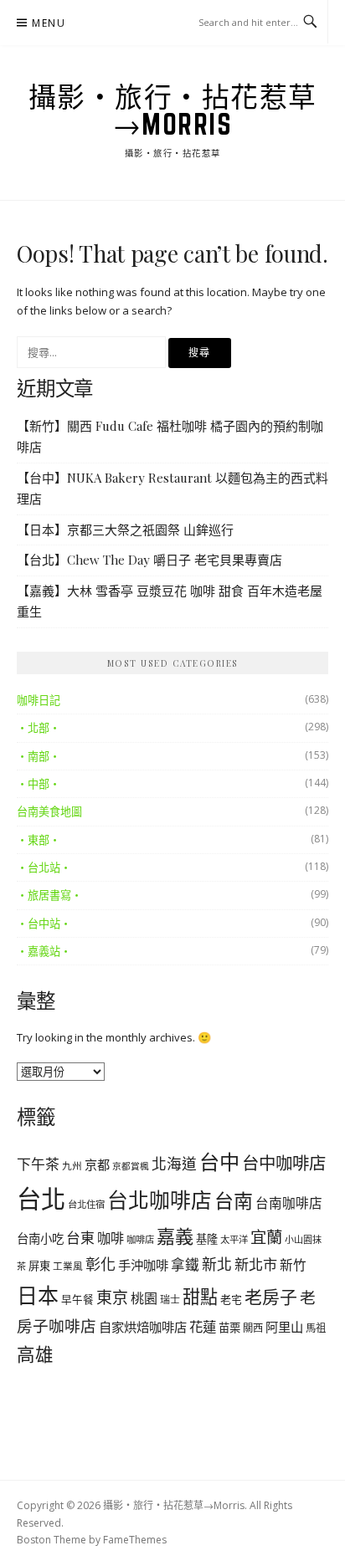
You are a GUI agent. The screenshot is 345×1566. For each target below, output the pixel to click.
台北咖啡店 (159, 1199)
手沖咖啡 (143, 1264)
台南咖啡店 (288, 1203)
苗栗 (229, 1327)
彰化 (100, 1264)
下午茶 (38, 1164)
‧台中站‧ (44, 923)
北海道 (174, 1164)
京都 (97, 1164)
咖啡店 (140, 1239)
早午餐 (77, 1299)
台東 (80, 1237)
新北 (217, 1264)
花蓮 (202, 1326)
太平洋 (234, 1239)
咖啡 (110, 1238)
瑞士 (170, 1299)
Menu (48, 23)
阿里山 (284, 1326)
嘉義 (175, 1235)
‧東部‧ (38, 839)
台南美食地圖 (49, 811)
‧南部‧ (38, 756)
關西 (253, 1328)
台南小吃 (40, 1238)
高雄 (35, 1354)
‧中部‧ (38, 783)
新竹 (293, 1265)
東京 (112, 1297)
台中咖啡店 (284, 1162)
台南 (233, 1200)
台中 (219, 1161)
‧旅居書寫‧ (49, 895)
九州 (72, 1165)
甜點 (200, 1296)
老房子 (271, 1296)
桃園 (144, 1298)
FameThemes (135, 1540)
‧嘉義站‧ (44, 951)
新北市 (255, 1264)
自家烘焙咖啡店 (143, 1326)
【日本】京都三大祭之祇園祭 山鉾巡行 (125, 529)
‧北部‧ (38, 727)
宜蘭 (266, 1237)
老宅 (231, 1299)
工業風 (68, 1265)
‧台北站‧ (44, 867)
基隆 (207, 1238)
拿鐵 (185, 1264)
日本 (38, 1295)
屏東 (39, 1265)
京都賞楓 (130, 1166)
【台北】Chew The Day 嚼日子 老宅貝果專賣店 (149, 559)
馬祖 (316, 1328)
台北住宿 (86, 1204)
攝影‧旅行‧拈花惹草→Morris (172, 110)
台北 (41, 1198)
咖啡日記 (38, 700)
